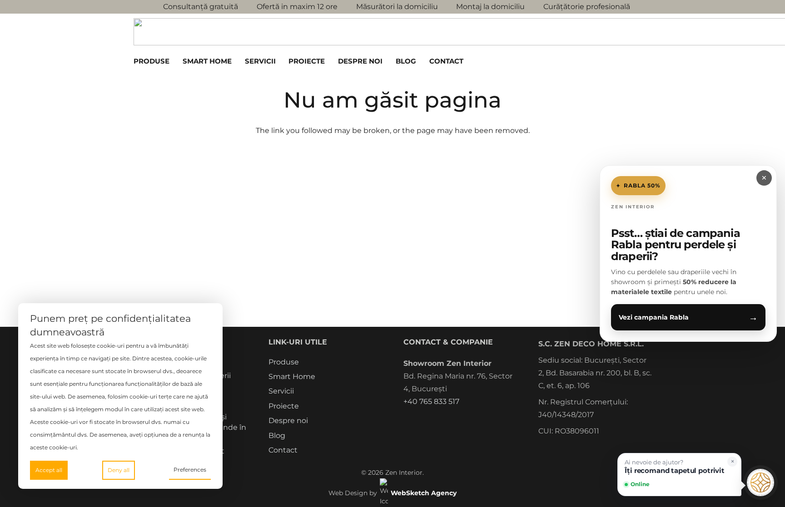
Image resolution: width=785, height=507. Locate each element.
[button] (174, 61)
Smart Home (291, 376)
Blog (276, 435)
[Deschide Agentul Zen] (760, 482)
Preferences (190, 469)
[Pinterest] (441, 422)
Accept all (48, 470)
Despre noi (288, 420)
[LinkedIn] (475, 422)
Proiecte (283, 406)
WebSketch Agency (424, 493)
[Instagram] (424, 423)
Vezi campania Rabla (688, 317)
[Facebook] (406, 422)
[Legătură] (614, 61)
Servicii (281, 391)
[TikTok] (458, 422)
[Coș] (627, 61)
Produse (283, 362)
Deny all (118, 470)
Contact (283, 450)
